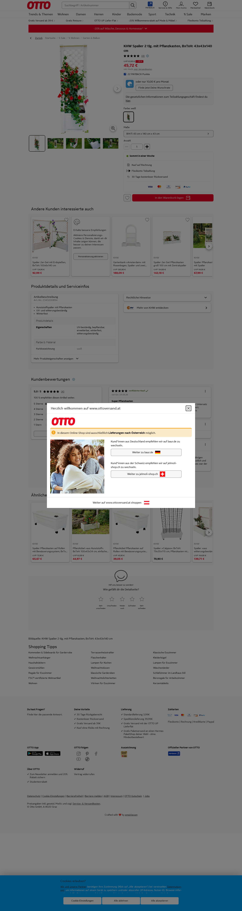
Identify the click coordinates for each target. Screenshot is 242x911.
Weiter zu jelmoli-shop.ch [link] (142, 474)
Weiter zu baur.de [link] (142, 452)
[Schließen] (188, 408)
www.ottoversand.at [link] (118, 502)
